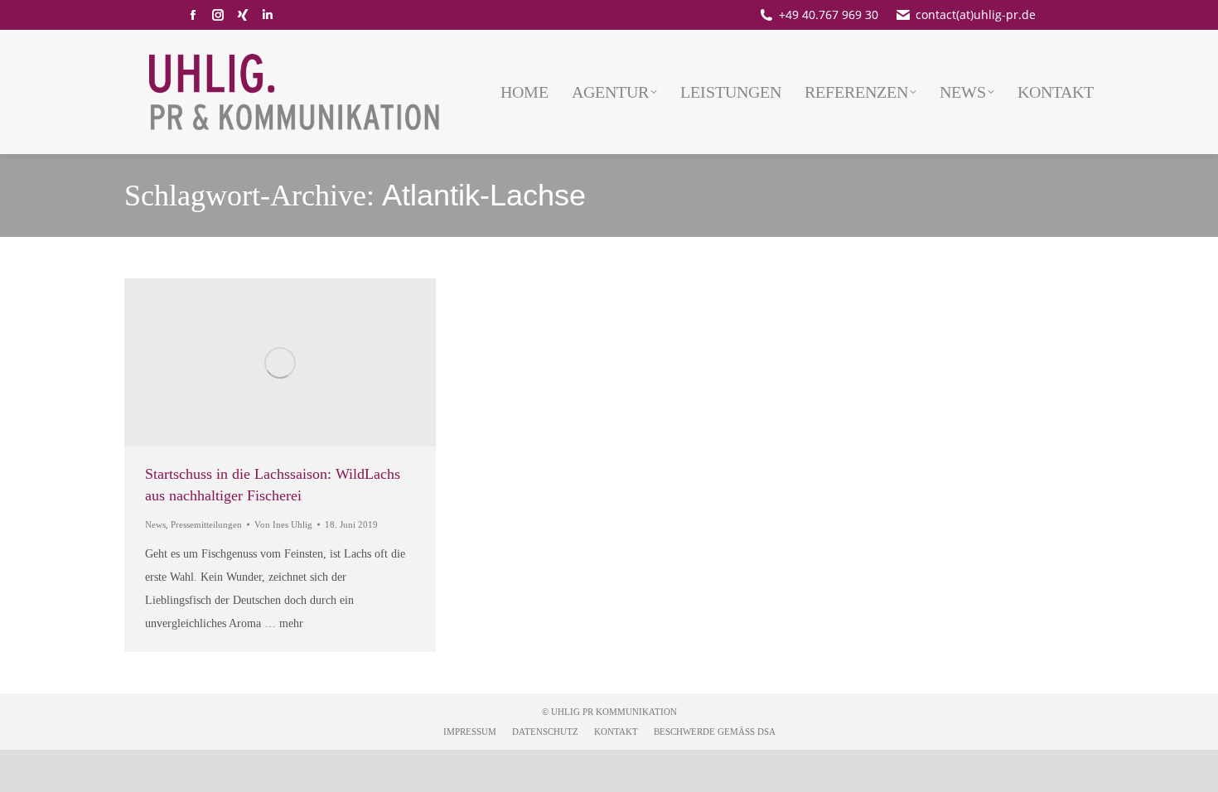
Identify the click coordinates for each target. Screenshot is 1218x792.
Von (283, 524)
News (155, 524)
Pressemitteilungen (206, 524)
